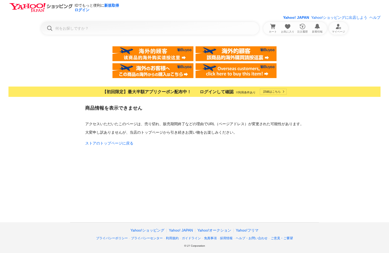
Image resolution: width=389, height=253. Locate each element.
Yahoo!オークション (214, 230)
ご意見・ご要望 (282, 238)
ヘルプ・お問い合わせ (252, 238)
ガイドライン (191, 238)
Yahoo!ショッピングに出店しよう (339, 17)
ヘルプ (375, 17)
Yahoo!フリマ (247, 230)
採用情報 (226, 238)
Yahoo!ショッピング (147, 230)
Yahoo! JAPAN (296, 17)
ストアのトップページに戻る (109, 143)
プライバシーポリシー (112, 238)
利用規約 (172, 238)
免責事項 (210, 238)
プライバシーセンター (147, 238)
